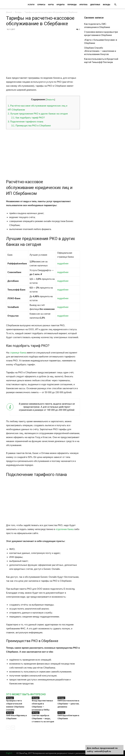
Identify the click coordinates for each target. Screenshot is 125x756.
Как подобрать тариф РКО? (28, 117)
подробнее (62, 263)
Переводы (72, 4)
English (9, 753)
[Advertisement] (43, 54)
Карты (51, 4)
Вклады (106, 4)
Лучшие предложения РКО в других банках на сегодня (38, 113)
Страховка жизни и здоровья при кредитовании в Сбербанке (101, 33)
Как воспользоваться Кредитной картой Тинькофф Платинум (101, 60)
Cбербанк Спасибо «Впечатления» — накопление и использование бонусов (100, 51)
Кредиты (61, 4)
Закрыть (50, 99)
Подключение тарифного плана (25, 121)
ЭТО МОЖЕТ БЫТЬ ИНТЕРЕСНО (26, 694)
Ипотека (83, 4)
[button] (115, 4)
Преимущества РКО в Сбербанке (31, 125)
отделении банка (64, 529)
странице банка (18, 352)
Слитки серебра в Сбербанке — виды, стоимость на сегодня (43, 718)
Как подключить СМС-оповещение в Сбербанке (97, 25)
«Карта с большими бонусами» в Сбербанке (100, 41)
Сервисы (41, 4)
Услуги (31, 4)
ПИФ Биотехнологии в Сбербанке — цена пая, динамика (68, 703)
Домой (9, 12)
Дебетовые (95, 4)
